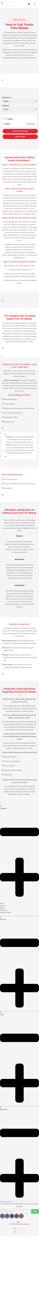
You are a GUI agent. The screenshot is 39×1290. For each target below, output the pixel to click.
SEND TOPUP (20, 136)
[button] (29, 4)
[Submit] (35, 1211)
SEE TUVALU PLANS (20, 131)
